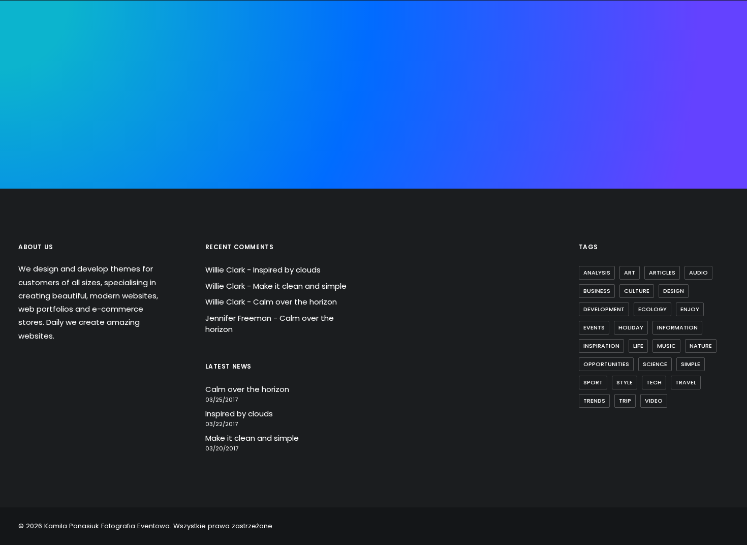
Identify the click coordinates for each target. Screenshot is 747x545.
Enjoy (689, 309)
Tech (654, 382)
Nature (701, 346)
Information (677, 327)
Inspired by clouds (287, 269)
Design (673, 291)
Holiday (630, 327)
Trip (625, 401)
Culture (636, 291)
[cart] (722, 67)
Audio (698, 272)
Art (629, 272)
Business (596, 291)
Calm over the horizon (295, 301)
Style (624, 382)
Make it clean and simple (300, 286)
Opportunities (606, 364)
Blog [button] (513, 67)
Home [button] (168, 67)
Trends (594, 401)
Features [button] (247, 67)
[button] (708, 67)
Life (638, 346)
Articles (662, 272)
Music (666, 346)
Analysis (596, 272)
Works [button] (476, 67)
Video (654, 401)
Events (594, 327)
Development (604, 309)
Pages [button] (203, 67)
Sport (593, 382)
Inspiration (601, 346)
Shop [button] (546, 67)
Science (655, 364)
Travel (685, 382)
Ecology (652, 309)
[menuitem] (168, 67)
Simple (690, 364)
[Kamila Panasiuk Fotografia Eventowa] (364, 67)
